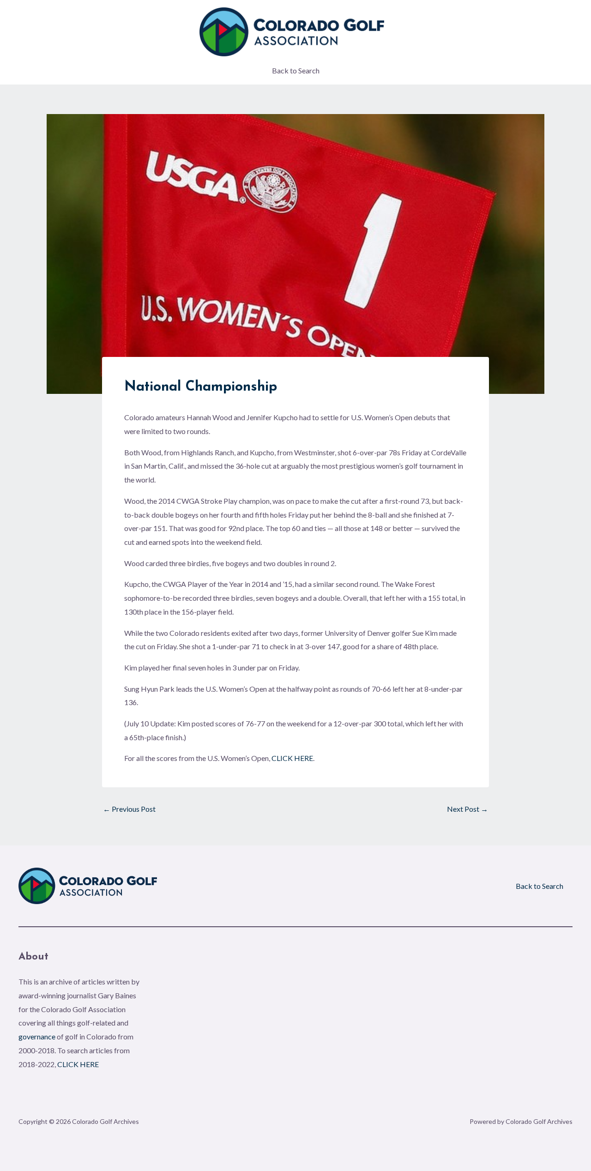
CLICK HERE (292, 758)
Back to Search (296, 70)
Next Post (467, 809)
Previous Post (129, 809)
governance (36, 1036)
